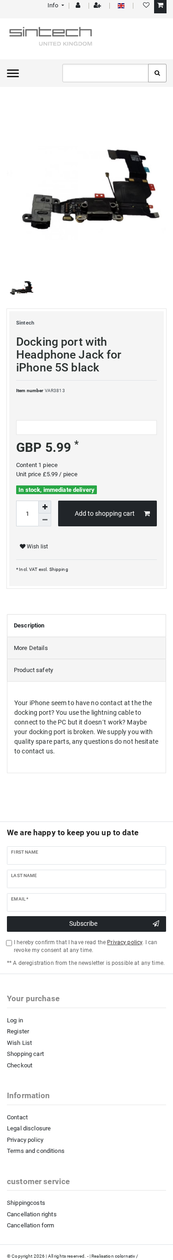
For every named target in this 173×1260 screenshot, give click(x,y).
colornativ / (126, 1256)
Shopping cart (25, 1053)
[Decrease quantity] (44, 519)
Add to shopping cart (105, 513)
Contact (17, 1117)
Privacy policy (25, 1139)
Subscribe (83, 923)
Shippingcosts (26, 1202)
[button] (55, 5)
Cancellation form (30, 1225)
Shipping (58, 569)
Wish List (19, 1042)
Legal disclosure (29, 1128)
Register (18, 1031)
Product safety (33, 670)
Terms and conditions (36, 1150)
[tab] (86, 625)
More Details (31, 647)
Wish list (36, 546)
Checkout (19, 1065)
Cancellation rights (32, 1214)
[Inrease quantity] (44, 507)
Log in (15, 1020)
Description (29, 625)
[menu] (13, 73)
